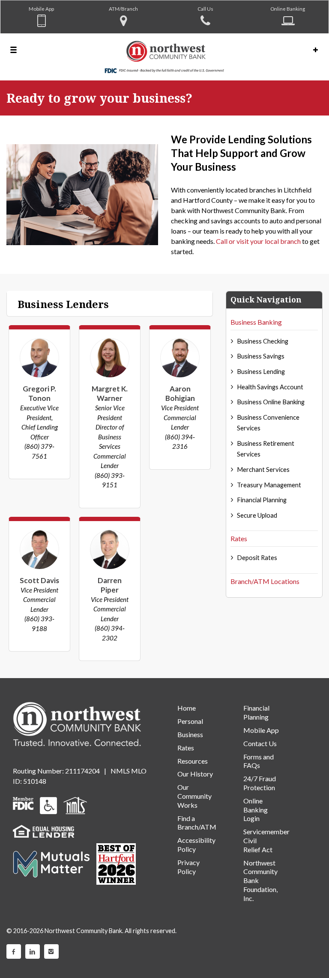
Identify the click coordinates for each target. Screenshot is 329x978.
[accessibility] (48, 804)
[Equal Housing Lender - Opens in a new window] (43, 830)
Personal (190, 721)
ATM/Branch (123, 9)
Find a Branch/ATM (196, 822)
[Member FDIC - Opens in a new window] (23, 802)
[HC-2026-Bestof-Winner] (116, 864)
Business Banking (256, 322)
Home (186, 708)
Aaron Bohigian (180, 393)
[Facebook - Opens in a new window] (13, 951)
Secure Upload (257, 515)
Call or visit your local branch (258, 241)
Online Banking (287, 9)
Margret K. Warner (110, 393)
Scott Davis (39, 580)
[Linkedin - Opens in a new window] (32, 951)
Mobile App (41, 9)
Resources (192, 761)
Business (190, 734)
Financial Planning (262, 500)
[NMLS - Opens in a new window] (75, 804)
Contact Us (260, 743)
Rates (238, 538)
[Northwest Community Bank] (164, 56)
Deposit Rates (257, 557)
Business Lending (261, 371)
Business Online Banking (271, 402)
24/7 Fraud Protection (259, 782)
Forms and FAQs (258, 761)
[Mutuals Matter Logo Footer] (51, 863)
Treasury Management (269, 485)
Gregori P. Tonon (39, 393)
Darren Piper (110, 585)
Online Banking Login (255, 810)
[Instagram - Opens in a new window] (51, 951)
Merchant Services (263, 469)
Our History (195, 774)
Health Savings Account (270, 387)
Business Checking (262, 341)
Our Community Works (194, 796)
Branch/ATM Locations (264, 581)
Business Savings (260, 356)
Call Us (205, 9)
